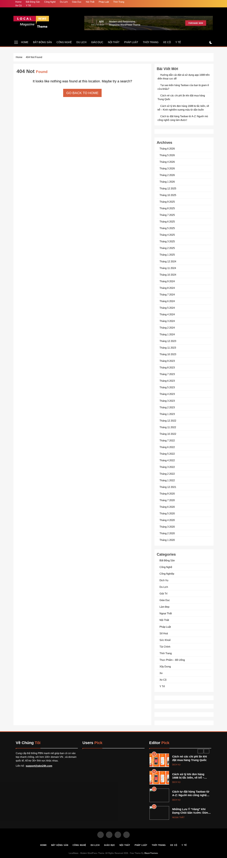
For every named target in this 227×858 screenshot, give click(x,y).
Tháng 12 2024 (168, 261)
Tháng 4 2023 (167, 394)
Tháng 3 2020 (167, 526)
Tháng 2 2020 (167, 533)
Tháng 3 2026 (167, 168)
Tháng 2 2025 (167, 248)
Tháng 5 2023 (167, 387)
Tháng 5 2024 (167, 307)
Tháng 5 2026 (167, 155)
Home (18, 1)
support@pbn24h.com (39, 766)
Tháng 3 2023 (167, 400)
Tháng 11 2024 (168, 268)
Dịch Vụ (164, 580)
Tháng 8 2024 (167, 288)
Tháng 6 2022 (167, 447)
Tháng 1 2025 (167, 254)
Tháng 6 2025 (167, 221)
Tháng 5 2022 (167, 453)
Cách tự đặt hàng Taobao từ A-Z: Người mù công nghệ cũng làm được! (190, 795)
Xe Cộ (18, 5)
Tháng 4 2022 (167, 460)
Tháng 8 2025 (167, 208)
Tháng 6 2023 (167, 380)
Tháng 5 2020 (167, 513)
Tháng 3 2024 (167, 321)
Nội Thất (90, 1)
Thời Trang (118, 1)
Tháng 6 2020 (167, 506)
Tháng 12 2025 (168, 188)
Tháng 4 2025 (167, 234)
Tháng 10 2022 (168, 433)
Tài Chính (165, 646)
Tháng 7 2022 (167, 440)
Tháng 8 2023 (167, 367)
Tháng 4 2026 (167, 161)
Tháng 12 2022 (168, 420)
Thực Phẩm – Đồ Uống (172, 659)
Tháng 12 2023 (168, 341)
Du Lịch (64, 1)
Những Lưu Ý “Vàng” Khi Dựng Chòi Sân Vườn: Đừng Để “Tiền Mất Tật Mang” (191, 813)
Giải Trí (163, 593)
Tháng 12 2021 (168, 487)
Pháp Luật (104, 1)
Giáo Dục (77, 1)
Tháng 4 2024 (167, 314)
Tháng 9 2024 (167, 281)
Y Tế (28, 5)
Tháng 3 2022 (167, 467)
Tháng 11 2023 (168, 347)
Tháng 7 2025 (167, 215)
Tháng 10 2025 (168, 195)
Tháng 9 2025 (167, 201)
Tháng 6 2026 (167, 148)
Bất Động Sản (33, 1)
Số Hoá (164, 633)
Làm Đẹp (164, 606)
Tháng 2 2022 (167, 473)
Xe (161, 673)
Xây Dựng (165, 666)
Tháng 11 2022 (168, 427)
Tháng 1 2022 (167, 480)
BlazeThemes (151, 853)
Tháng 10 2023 (168, 354)
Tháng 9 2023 (167, 360)
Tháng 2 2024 (167, 327)
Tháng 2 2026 (167, 175)
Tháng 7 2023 (167, 374)
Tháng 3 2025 (167, 241)
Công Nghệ (50, 1)
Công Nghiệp (167, 573)
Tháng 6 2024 (167, 301)
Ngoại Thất (166, 613)
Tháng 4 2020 (167, 520)
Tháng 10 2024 (168, 274)
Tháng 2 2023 (167, 407)
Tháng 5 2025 (167, 228)
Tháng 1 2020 (167, 540)
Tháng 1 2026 (167, 181)
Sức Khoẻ (165, 640)
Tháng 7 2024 (167, 294)
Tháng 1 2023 (167, 414)
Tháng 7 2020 (167, 500)
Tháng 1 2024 (167, 334)
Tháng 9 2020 (167, 493)
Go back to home (82, 93)
